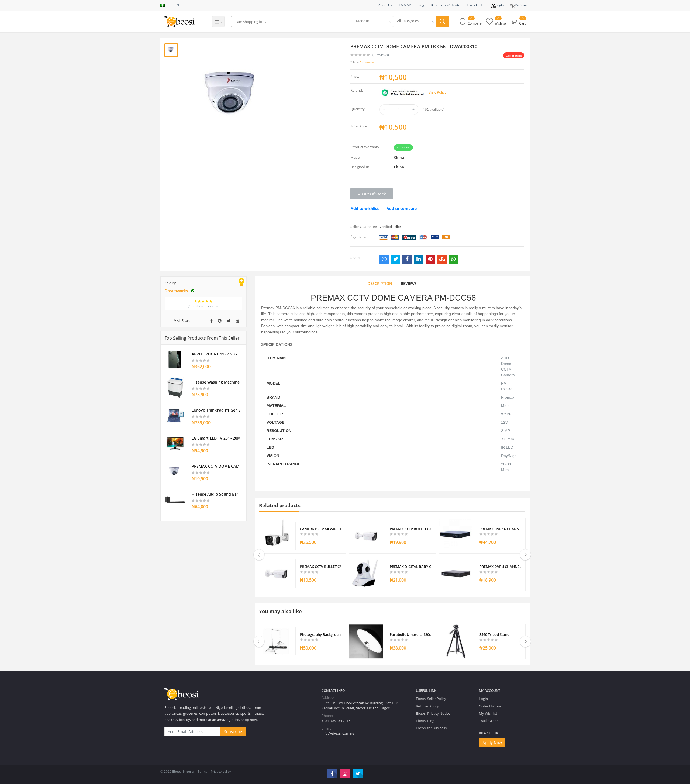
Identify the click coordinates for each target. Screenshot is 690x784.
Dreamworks (367, 62)
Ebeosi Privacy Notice (433, 713)
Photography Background (320, 634)
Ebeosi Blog (425, 720)
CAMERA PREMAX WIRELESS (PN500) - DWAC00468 (320, 528)
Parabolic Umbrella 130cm (410, 634)
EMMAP (405, 5)
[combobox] (371, 21)
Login (500, 5)
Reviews (409, 283)
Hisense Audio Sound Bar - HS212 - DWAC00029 (216, 494)
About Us (385, 5)
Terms (202, 771)
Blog (421, 5)
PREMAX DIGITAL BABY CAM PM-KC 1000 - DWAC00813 (410, 566)
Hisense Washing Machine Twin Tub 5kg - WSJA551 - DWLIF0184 (216, 382)
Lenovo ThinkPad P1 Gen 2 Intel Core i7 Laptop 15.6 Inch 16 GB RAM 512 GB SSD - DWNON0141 (216, 410)
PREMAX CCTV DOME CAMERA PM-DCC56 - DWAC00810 (216, 466)
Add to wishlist (365, 208)
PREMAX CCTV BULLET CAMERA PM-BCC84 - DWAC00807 (320, 566)
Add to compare (402, 208)
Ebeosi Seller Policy (431, 698)
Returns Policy (427, 706)
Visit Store (182, 320)
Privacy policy (221, 771)
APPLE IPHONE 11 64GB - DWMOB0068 (216, 354)
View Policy (437, 92)
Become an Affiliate (445, 5)
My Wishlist (488, 713)
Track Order (476, 5)
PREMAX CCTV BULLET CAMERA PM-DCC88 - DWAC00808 (410, 528)
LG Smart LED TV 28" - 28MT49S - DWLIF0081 (216, 438)
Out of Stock (373, 193)
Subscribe (233, 731)
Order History (490, 706)
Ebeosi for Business (431, 728)
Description (380, 283)
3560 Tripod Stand (494, 634)
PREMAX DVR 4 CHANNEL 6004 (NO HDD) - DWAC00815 (500, 566)
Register (521, 5)
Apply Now (492, 742)
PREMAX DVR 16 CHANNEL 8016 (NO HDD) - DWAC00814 (500, 528)
